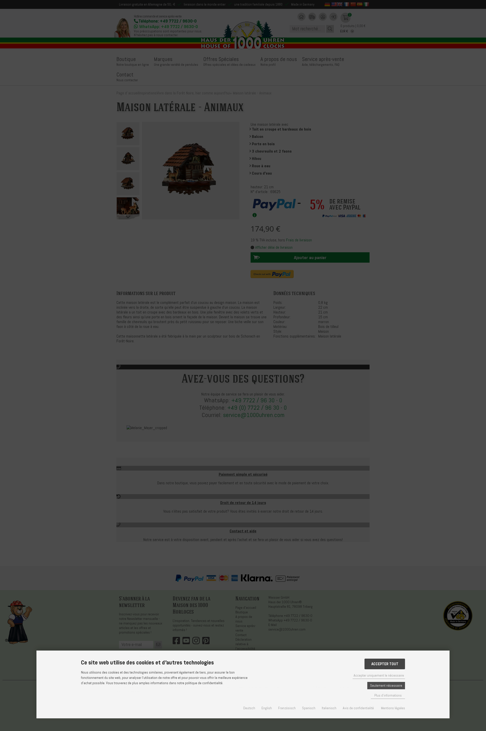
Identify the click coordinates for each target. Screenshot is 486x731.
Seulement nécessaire (386, 685)
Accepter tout (384, 664)
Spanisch (308, 708)
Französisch (287, 708)
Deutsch (249, 708)
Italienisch (329, 708)
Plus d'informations (388, 695)
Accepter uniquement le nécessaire (379, 675)
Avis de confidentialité (358, 708)
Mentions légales (393, 708)
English (266, 708)
